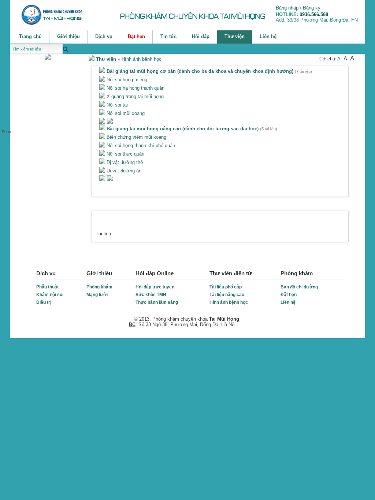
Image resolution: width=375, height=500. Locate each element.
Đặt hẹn (289, 294)
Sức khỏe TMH (150, 294)
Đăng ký (311, 8)
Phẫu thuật (47, 287)
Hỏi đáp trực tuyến (154, 287)
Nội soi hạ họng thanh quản (134, 88)
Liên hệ (288, 302)
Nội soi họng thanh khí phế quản (140, 145)
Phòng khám (99, 287)
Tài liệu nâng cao (226, 294)
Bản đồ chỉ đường (299, 287)
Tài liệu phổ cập (225, 287)
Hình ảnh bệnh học (141, 59)
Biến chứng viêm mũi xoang (135, 137)
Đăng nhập (287, 8)
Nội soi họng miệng (126, 79)
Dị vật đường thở (124, 162)
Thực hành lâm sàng (156, 302)
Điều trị (43, 302)
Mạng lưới (97, 294)
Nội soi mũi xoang (125, 113)
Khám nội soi (49, 294)
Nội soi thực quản (124, 154)
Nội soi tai (116, 105)
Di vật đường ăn (123, 170)
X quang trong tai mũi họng (134, 96)
